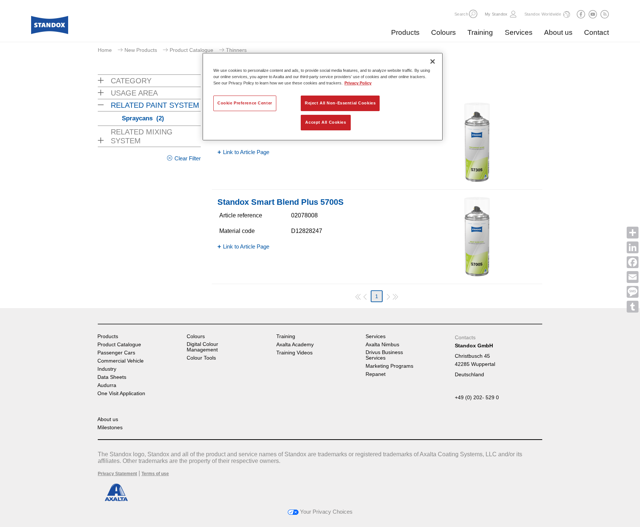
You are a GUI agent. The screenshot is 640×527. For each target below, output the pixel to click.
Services (519, 32)
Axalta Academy (295, 344)
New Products (140, 50)
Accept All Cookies (325, 122)
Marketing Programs (389, 366)
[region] (322, 97)
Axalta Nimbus (382, 344)
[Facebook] (632, 262)
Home (105, 50)
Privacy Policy (357, 83)
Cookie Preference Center (244, 103)
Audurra (106, 385)
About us (558, 32)
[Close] (432, 61)
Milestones (110, 427)
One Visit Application (121, 393)
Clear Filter (187, 158)
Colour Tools (201, 358)
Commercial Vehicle (120, 361)
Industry (106, 369)
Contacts (465, 337)
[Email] (632, 277)
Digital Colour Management (202, 347)
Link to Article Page (246, 152)
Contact (596, 32)
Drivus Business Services (384, 355)
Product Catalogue (191, 50)
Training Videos (294, 353)
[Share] (632, 232)
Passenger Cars (116, 353)
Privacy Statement (117, 473)
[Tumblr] (632, 306)
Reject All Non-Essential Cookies (340, 103)
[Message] (632, 291)
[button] (473, 14)
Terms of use (155, 473)
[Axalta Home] (49, 27)
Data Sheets (111, 377)
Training (480, 32)
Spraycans (143, 118)
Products (405, 32)
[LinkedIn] (632, 247)
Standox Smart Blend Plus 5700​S (280, 202)
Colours (443, 32)
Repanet (376, 374)
